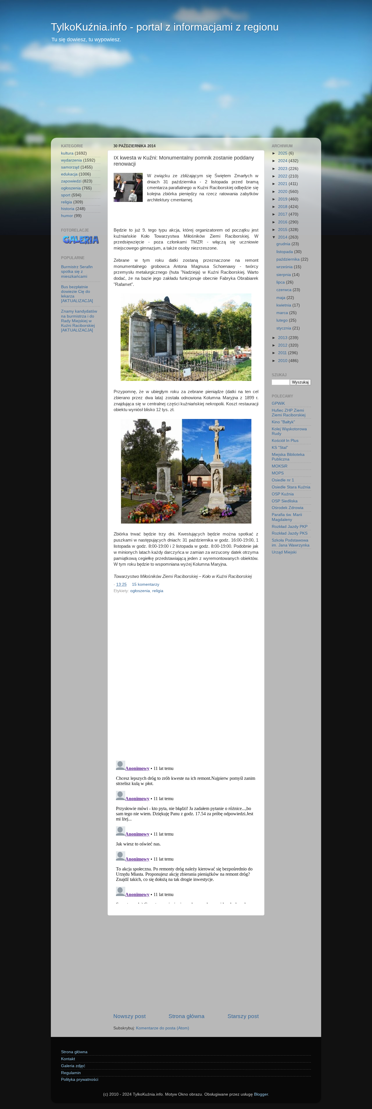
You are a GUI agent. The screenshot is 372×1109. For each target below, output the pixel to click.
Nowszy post (129, 1016)
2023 (283, 168)
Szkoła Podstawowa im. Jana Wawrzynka (291, 542)
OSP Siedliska (285, 501)
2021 (283, 184)
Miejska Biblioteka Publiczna (288, 456)
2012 (283, 345)
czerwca (284, 290)
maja (281, 297)
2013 (283, 338)
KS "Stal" (280, 447)
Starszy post (243, 1016)
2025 (283, 153)
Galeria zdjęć (73, 1066)
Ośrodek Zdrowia (287, 508)
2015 (283, 229)
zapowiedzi (71, 181)
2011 (283, 353)
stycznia (284, 328)
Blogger (261, 1094)
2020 (283, 191)
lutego (282, 320)
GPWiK (278, 403)
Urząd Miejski (284, 552)
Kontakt (68, 1059)
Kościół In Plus (285, 440)
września (285, 267)
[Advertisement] (186, 94)
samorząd (70, 167)
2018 (283, 207)
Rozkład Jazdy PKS (289, 533)
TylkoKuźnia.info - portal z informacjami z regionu (165, 27)
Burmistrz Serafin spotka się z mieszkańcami (77, 271)
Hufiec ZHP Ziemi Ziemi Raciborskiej (288, 412)
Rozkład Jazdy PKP (289, 526)
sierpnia (284, 275)
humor (67, 216)
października (288, 259)
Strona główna (187, 1016)
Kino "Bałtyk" (283, 422)
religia (157, 591)
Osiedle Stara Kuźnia (291, 487)
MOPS (278, 473)
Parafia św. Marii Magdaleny (287, 517)
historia (67, 209)
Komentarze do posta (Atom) (162, 1028)
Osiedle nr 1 (283, 480)
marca (282, 313)
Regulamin (71, 1073)
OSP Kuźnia (283, 494)
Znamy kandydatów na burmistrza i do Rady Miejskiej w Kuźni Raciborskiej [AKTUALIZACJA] (79, 320)
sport (65, 195)
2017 (283, 214)
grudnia (283, 244)
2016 (283, 222)
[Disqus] (186, 675)
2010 (283, 361)
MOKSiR (279, 466)
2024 (283, 161)
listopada (285, 252)
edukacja (69, 174)
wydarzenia (71, 160)
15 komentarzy (145, 584)
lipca (281, 282)
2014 (283, 237)
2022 (283, 176)
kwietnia (284, 305)
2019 (283, 199)
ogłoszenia (140, 591)
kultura (67, 153)
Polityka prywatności (79, 1079)
